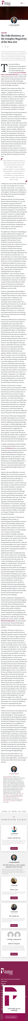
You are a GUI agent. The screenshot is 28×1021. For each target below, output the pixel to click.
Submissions (4, 981)
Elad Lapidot (15, 911)
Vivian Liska (14, 885)
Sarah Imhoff (15, 833)
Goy (14, 817)
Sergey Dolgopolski (14, 25)
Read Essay (14, 848)
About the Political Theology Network (10, 979)
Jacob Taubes (14, 811)
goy (9, 811)
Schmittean (9, 448)
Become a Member (11, 1017)
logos (19, 811)
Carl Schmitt (4, 811)
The (23, 619)
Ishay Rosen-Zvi (17, 939)
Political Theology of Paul (8, 621)
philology (24, 811)
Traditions (4, 33)
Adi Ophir (10, 939)
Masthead (3, 983)
